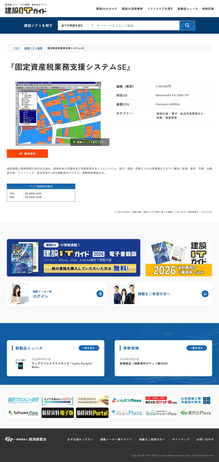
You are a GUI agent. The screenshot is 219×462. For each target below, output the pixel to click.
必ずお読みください (80, 439)
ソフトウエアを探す (160, 9)
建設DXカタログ (106, 9)
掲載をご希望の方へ (152, 439)
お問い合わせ (205, 439)
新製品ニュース (188, 9)
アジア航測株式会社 (41, 186)
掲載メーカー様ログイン (116, 439)
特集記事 (208, 9)
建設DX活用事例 (132, 9)
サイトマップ (181, 439)
